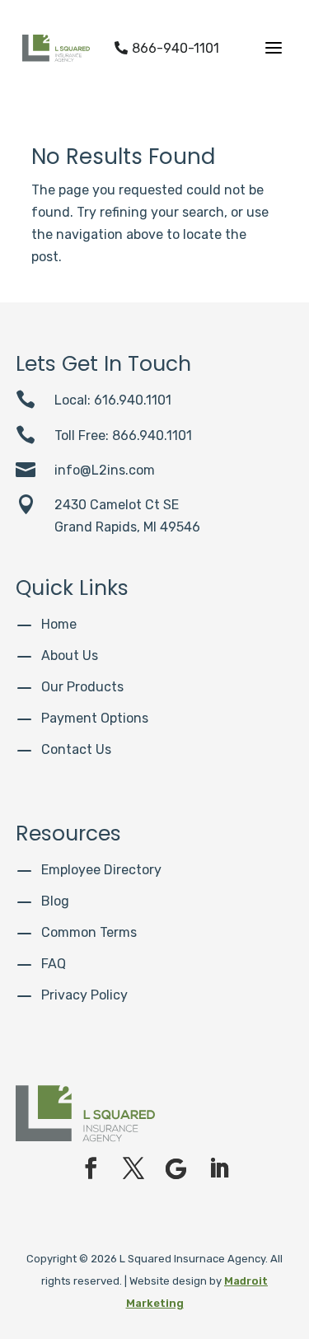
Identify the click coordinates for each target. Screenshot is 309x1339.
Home (59, 624)
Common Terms (89, 932)
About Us (69, 655)
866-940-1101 (167, 48)
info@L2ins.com (104, 470)
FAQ (53, 963)
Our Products (82, 687)
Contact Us (76, 749)
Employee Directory (101, 870)
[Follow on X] (133, 1168)
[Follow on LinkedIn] (219, 1168)
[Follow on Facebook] (90, 1168)
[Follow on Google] (176, 1168)
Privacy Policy (84, 995)
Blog (55, 901)
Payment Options (94, 718)
